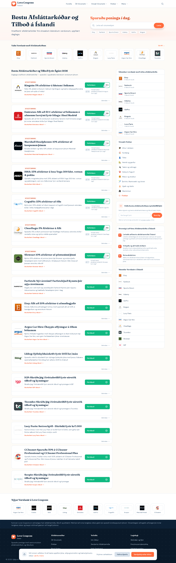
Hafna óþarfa (122, 554)
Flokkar (113, 4)
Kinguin (142, 32)
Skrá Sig (157, 215)
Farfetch (102, 32)
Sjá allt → (161, 45)
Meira (124, 4)
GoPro (133, 32)
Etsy (93, 32)
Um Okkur (95, 540)
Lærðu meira (39, 556)
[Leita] (162, 4)
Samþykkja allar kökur (143, 554)
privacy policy (145, 220)
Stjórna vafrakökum (104, 554)
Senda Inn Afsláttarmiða (100, 544)
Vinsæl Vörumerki (98, 4)
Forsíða (69, 4)
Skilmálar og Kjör (137, 540)
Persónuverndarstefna (139, 544)
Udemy (124, 32)
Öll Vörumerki (80, 4)
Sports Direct (113, 32)
